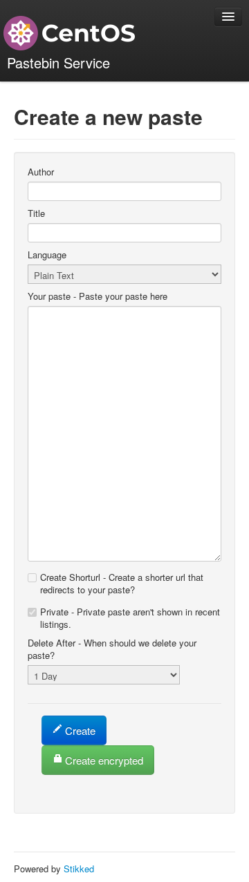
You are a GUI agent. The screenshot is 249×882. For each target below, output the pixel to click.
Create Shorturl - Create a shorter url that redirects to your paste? (121, 583)
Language (47, 255)
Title (36, 213)
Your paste (97, 296)
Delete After (112, 649)
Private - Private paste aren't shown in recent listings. (130, 618)
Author (41, 172)
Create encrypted (102, 760)
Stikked (79, 868)
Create (80, 730)
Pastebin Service (58, 62)
